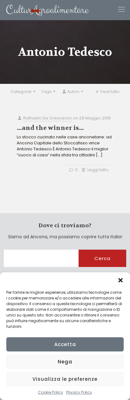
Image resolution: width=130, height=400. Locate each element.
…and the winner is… (50, 128)
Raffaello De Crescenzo (47, 118)
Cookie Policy (50, 392)
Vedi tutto (110, 92)
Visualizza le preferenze (65, 379)
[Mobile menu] (121, 9)
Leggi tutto (98, 170)
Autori (73, 92)
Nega (65, 361)
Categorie (21, 92)
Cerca (102, 258)
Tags (46, 92)
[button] (120, 280)
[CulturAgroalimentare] (44, 10)
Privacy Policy (79, 392)
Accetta (65, 344)
